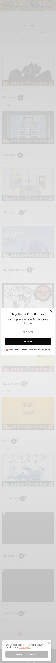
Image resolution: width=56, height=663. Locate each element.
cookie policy (25, 647)
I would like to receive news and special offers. (29, 350)
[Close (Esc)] (51, 312)
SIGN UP (28, 341)
